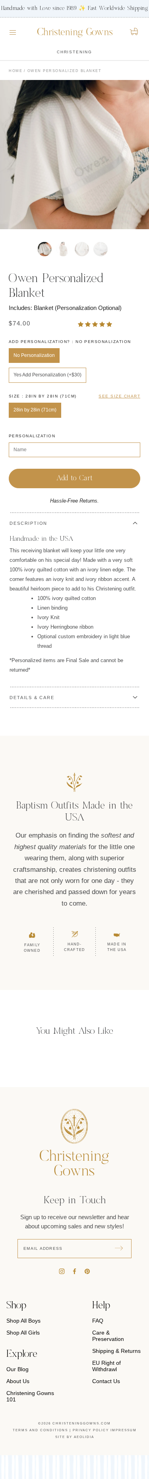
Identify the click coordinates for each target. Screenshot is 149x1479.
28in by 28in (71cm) (35, 410)
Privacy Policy (91, 1430)
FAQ (97, 1320)
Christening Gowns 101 (30, 1396)
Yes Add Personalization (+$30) (47, 375)
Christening (74, 52)
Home (15, 71)
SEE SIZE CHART (119, 396)
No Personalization (34, 355)
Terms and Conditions (40, 1430)
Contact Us (106, 1381)
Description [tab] (28, 523)
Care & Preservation (108, 1335)
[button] (96, 324)
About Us (17, 1381)
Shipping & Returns (116, 1351)
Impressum (123, 1430)
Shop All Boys (23, 1320)
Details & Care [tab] (32, 697)
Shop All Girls (23, 1332)
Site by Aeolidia (74, 1437)
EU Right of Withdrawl (106, 1366)
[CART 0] (134, 31)
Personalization (32, 436)
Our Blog (17, 1369)
